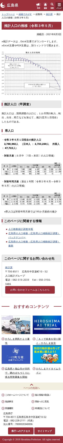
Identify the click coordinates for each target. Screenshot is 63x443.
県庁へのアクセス (20, 431)
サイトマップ (45, 431)
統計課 (49, 14)
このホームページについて (17, 394)
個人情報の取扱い (43, 394)
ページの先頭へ (31, 387)
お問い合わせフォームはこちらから (30, 289)
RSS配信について (42, 408)
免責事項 (9, 401)
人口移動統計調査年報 (20, 229)
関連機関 (9, 408)
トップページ (8, 14)
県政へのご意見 (42, 401)
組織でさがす (25, 14)
